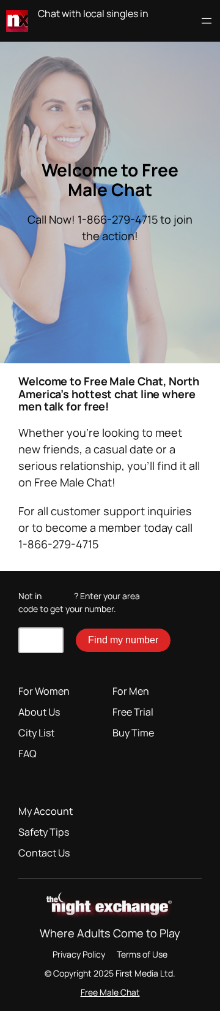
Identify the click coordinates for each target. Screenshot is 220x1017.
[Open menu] (206, 20)
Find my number (123, 640)
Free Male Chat (110, 992)
